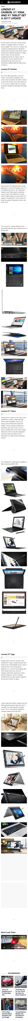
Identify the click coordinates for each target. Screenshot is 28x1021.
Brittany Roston (6, 21)
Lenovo (9, 45)
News (3, 6)
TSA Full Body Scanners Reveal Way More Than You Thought (7, 1014)
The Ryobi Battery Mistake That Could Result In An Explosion (20, 1014)
